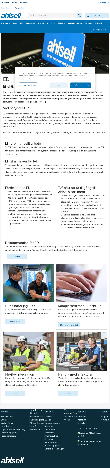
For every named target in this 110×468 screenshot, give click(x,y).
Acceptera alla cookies (80, 85)
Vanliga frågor (7, 423)
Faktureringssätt (37, 420)
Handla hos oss (36, 417)
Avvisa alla (59, 85)
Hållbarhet (24, 2)
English (104, 417)
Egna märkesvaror (52, 423)
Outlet (41, 23)
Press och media (8, 436)
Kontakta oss (15, 322)
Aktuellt (98, 23)
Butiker (14, 2)
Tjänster (61, 23)
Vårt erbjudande (75, 23)
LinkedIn (81, 423)
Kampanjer (30, 23)
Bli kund (88, 23)
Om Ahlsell (5, 2)
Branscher (51, 23)
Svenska (105, 420)
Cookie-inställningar (54, 449)
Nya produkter (20, 8)
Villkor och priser (37, 423)
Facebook (82, 417)
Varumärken (18, 23)
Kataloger (49, 420)
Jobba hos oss (6, 8)
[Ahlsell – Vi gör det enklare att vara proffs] (11, 15)
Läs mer (17, 257)
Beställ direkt (98, 30)
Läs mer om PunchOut (69, 325)
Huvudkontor (7, 426)
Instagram (82, 420)
